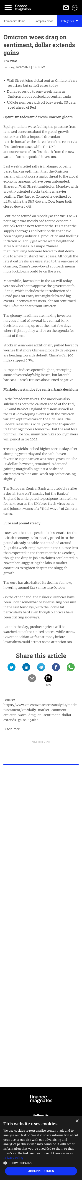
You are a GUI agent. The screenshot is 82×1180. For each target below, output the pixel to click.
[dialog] (41, 1148)
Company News (44, 21)
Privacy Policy (13, 1157)
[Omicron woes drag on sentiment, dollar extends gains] (11, 668)
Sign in (74, 7)
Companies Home (14, 21)
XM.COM (10, 61)
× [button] (77, 1121)
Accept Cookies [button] (41, 1171)
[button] (41, 1162)
